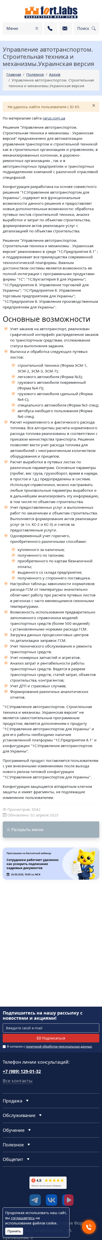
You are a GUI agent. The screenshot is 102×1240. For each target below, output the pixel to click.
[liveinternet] (14, 1191)
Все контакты (17, 1081)
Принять (14, 1231)
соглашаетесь (23, 1218)
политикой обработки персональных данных (59, 1046)
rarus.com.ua (54, 118)
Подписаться (53, 1038)
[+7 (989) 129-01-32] (50, 28)
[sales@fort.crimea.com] (65, 28)
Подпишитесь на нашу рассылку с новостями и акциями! (42, 1015)
